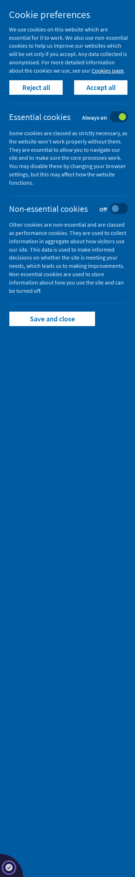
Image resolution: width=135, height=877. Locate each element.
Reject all (36, 87)
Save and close (52, 318)
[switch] (74, 117)
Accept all (101, 87)
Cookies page (107, 70)
